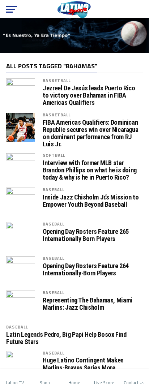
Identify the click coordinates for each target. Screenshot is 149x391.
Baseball (53, 189)
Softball (54, 155)
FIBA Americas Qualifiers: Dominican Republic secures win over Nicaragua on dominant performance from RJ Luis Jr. (90, 133)
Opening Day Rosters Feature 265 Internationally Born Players (86, 235)
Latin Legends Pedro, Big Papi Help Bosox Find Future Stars (66, 338)
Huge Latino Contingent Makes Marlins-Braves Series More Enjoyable (83, 367)
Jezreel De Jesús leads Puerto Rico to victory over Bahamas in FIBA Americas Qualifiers (89, 95)
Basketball (57, 80)
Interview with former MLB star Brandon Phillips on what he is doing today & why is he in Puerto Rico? (90, 170)
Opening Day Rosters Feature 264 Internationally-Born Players (86, 269)
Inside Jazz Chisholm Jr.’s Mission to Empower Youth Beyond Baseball (91, 201)
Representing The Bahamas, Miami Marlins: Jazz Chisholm (87, 304)
